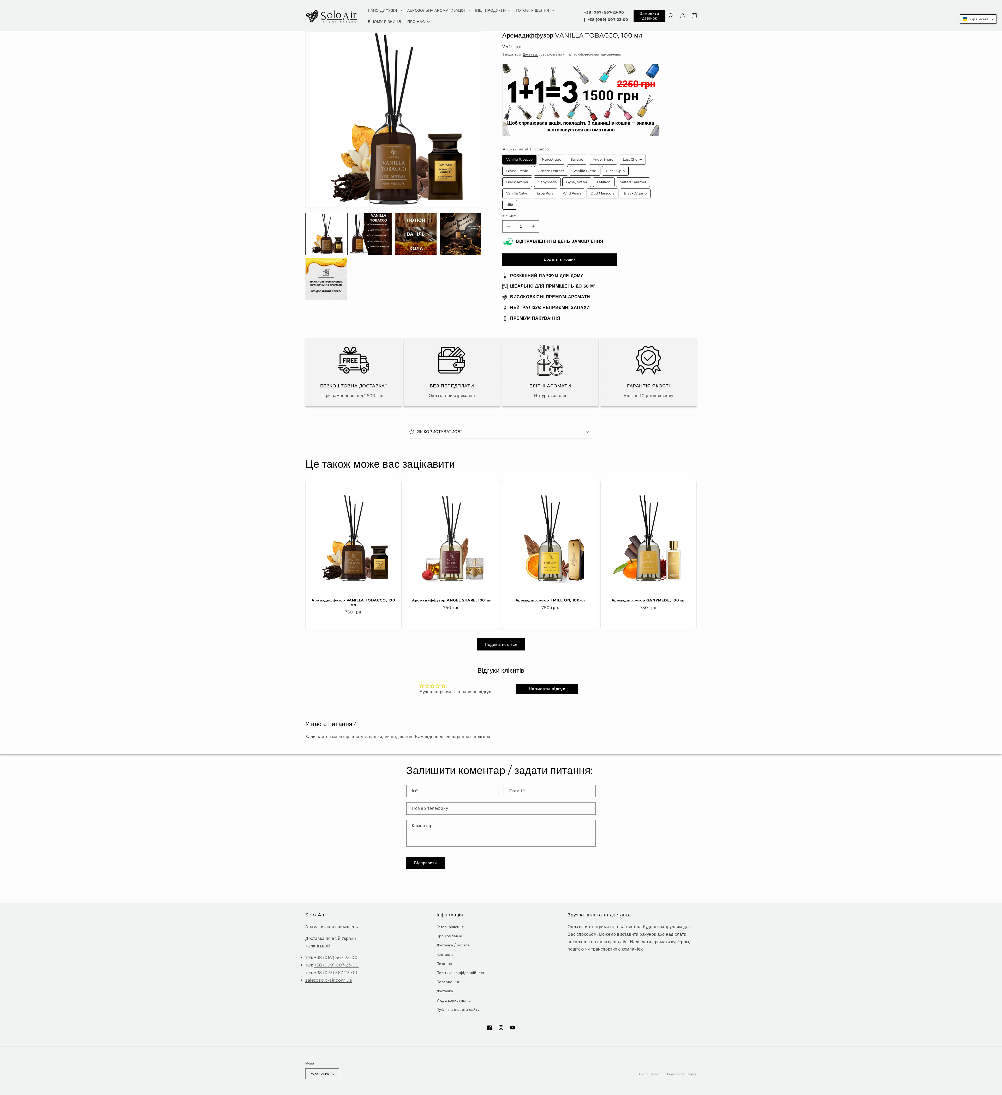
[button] (384, 10)
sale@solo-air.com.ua (328, 980)
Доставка (530, 54)
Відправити (425, 862)
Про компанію (449, 936)
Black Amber (517, 180)
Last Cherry (632, 158)
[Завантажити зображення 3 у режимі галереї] (416, 234)
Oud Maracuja (602, 191)
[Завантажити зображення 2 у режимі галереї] (371, 234)
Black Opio (615, 169)
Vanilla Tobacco (519, 158)
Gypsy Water (577, 180)
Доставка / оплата (453, 945)
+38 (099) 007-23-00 (608, 19)
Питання (444, 963)
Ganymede (547, 180)
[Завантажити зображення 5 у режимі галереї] (326, 279)
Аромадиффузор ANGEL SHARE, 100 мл (452, 600)
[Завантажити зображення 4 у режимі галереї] (460, 234)
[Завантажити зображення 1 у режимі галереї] (326, 234)
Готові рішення (450, 926)
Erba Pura (545, 191)
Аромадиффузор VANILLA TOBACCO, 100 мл (353, 602)
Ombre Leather (551, 169)
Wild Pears (572, 191)
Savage (577, 158)
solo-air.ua (658, 1074)
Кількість (510, 216)
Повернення (448, 982)
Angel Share (603, 158)
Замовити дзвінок (649, 16)
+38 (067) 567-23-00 (604, 12)
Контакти (445, 954)
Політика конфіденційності (461, 972)
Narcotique (551, 158)
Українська (320, 1074)
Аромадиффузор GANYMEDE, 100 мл (649, 600)
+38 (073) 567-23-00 (335, 972)
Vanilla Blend (585, 169)
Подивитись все (501, 644)
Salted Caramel (633, 180)
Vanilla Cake (517, 191)
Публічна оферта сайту (458, 1009)
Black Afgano (635, 191)
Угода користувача (454, 1000)
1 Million (604, 180)
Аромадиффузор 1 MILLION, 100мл (550, 600)
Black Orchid (517, 169)
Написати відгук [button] (547, 688)
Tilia (510, 203)
